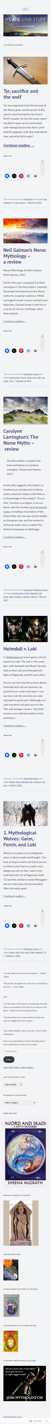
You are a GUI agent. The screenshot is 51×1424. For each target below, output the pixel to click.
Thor (11, 381)
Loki (45, 199)
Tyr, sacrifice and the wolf (20, 94)
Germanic (28, 590)
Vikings (34, 597)
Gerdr (29, 377)
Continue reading (18, 145)
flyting (12, 782)
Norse (36, 374)
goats (18, 782)
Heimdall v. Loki (20, 648)
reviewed (28, 282)
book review (15, 377)
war (16, 202)
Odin (39, 377)
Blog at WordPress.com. (12, 1417)
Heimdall (34, 593)
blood (12, 952)
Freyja (23, 377)
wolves (22, 202)
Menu (25, 9)
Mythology (28, 199)
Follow (9, 1059)
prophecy (18, 597)
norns (5, 597)
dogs (17, 952)
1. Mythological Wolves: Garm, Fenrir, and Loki (19, 838)
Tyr (13, 202)
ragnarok (7, 202)
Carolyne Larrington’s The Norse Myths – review (20, 440)
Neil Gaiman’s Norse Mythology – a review (24, 256)
